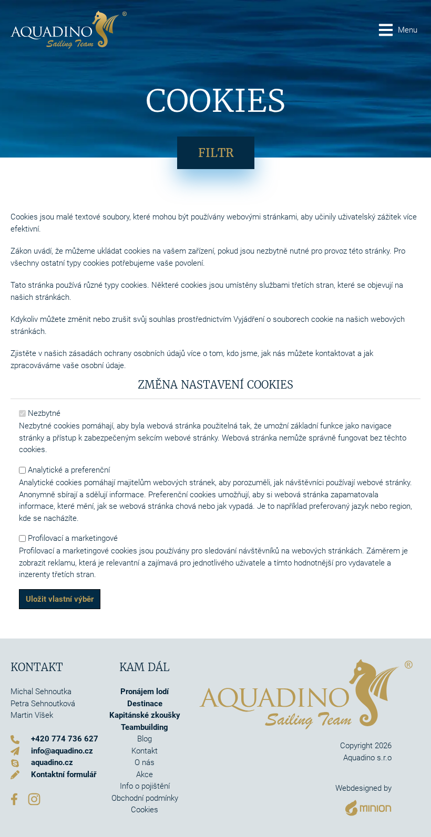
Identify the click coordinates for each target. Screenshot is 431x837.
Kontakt (144, 751)
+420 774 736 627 (64, 739)
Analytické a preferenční (69, 470)
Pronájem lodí (144, 691)
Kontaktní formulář (63, 774)
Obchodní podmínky (144, 798)
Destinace (144, 703)
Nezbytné (44, 413)
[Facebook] (14, 798)
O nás (145, 762)
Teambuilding (144, 727)
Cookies (144, 809)
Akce (144, 774)
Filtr (215, 152)
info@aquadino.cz (62, 751)
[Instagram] (34, 798)
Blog (144, 739)
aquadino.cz (52, 762)
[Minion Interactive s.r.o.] (363, 805)
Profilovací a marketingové (73, 538)
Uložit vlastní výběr (60, 599)
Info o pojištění (145, 786)
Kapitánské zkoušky (144, 715)
